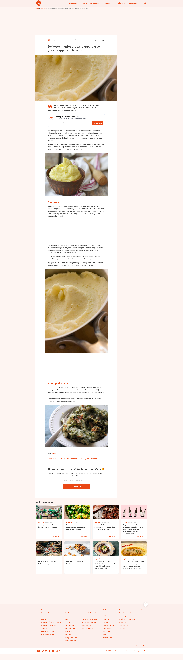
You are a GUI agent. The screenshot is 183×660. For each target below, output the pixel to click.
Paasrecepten (123, 625)
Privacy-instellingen (139, 645)
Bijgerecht (68, 631)
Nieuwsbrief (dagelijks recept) (51, 622)
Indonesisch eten (108, 625)
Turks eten (106, 619)
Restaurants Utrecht (88, 616)
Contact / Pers (46, 613)
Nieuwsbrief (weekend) (48, 625)
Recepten (73, 3)
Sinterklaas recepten (126, 613)
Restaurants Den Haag (89, 622)
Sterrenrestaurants (88, 625)
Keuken (108, 3)
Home (37, 8)
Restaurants (133, 3)
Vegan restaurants (88, 628)
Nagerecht (69, 635)
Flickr (54, 453)
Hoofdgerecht (70, 628)
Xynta (144, 651)
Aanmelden (98, 123)
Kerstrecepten (70, 613)
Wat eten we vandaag (90, 3)
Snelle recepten (70, 641)
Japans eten (107, 631)
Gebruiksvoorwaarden (48, 635)
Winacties (44, 628)
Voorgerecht (69, 625)
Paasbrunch (123, 628)
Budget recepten (71, 638)
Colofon (43, 619)
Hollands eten (107, 638)
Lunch (67, 619)
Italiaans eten (107, 622)
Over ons (44, 616)
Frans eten (106, 635)
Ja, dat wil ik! (76, 487)
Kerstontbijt (123, 622)
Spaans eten (107, 628)
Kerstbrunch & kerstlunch (127, 619)
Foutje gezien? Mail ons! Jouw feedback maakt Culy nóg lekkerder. (72, 459)
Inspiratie (119, 3)
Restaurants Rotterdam (89, 619)
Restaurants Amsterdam (90, 613)
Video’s (143, 610)
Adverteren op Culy (47, 631)
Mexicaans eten (108, 613)
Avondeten (69, 622)
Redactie (54, 39)
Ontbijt (67, 616)
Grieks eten (106, 616)
